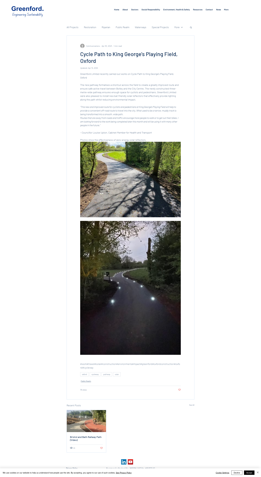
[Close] (257, 472)
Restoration (90, 27)
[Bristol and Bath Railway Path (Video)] (86, 421)
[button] (191, 27)
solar (117, 374)
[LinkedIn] (123, 462)
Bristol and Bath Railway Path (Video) (86, 438)
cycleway (95, 374)
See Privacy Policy (124, 472)
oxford (84, 374)
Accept (249, 472)
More (177, 27)
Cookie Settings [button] (222, 472)
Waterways (140, 27)
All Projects (72, 27)
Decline (237, 472)
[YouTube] (130, 462)
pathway (106, 374)
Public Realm (122, 27)
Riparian (106, 27)
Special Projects (160, 27)
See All (191, 405)
